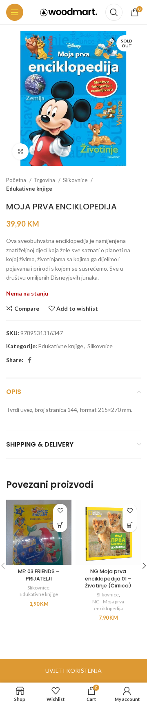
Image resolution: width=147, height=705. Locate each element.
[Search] (114, 12)
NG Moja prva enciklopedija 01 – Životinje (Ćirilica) (108, 578)
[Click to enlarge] (20, 151)
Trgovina (45, 180)
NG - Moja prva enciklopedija (108, 605)
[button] (60, 525)
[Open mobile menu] (14, 12)
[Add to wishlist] (60, 511)
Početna (16, 180)
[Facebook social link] (29, 360)
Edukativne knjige (29, 188)
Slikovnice (76, 180)
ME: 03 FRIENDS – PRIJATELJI (39, 575)
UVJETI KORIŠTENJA (73, 670)
